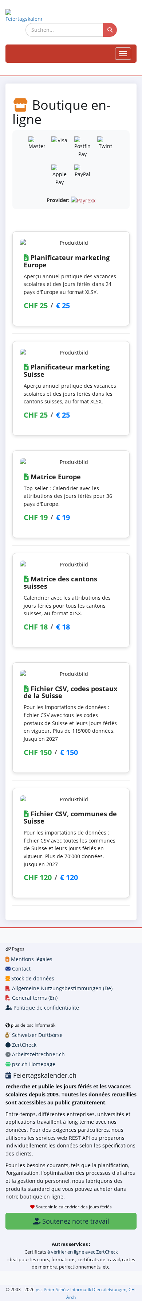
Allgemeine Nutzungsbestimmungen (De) (62, 988)
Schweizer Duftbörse (37, 1034)
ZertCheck (23, 1044)
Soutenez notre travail (74, 1221)
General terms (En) (34, 997)
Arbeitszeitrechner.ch (38, 1054)
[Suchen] (110, 30)
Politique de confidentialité (45, 1007)
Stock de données (32, 978)
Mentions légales (30, 959)
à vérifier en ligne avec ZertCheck (82, 1251)
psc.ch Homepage (33, 1064)
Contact (21, 968)
